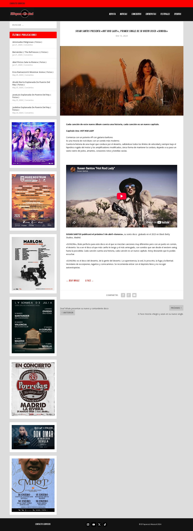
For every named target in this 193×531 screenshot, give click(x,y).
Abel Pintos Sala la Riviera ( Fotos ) (29, 62)
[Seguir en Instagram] (88, 524)
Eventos (177, 14)
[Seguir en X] (99, 524)
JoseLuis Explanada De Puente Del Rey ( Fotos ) (31, 96)
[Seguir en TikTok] (105, 524)
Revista (112, 14)
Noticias (123, 14)
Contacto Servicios (17, 3)
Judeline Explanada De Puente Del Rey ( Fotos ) (31, 108)
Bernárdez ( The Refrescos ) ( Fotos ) (30, 52)
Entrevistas (151, 14)
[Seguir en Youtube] (93, 524)
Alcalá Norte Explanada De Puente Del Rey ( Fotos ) (31, 83)
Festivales (165, 14)
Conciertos (136, 14)
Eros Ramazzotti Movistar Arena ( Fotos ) (32, 72)
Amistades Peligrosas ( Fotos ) (27, 42)
